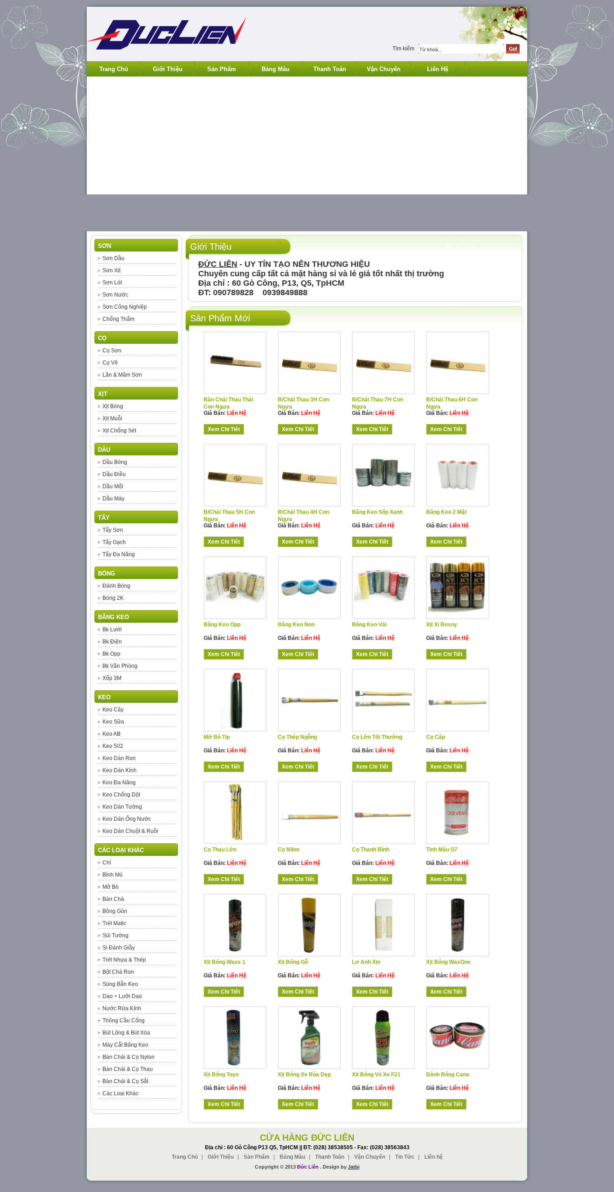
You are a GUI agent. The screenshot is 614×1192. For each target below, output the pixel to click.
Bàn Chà (113, 899)
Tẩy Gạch (114, 542)
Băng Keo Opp (222, 624)
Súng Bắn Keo (120, 984)
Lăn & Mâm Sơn (122, 375)
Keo (104, 697)
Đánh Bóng (116, 586)
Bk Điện (112, 642)
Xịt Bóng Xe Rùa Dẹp (304, 1074)
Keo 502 (112, 746)
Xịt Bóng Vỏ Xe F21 (376, 1074)
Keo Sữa (113, 722)
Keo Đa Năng (119, 782)
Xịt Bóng (112, 406)
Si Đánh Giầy (118, 948)
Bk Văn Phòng (120, 666)
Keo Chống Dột (121, 795)
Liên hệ (433, 1157)
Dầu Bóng (114, 462)
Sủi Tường (115, 935)
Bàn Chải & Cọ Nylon (128, 1057)
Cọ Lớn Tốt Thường (377, 737)
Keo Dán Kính (119, 770)
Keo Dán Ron (119, 758)
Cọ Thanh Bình (370, 849)
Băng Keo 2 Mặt (446, 512)
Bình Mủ (112, 875)
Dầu (104, 449)
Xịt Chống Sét (119, 430)
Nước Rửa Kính (121, 1008)
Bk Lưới (112, 629)
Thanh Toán (329, 69)
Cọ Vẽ (110, 363)
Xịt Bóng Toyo (221, 1074)
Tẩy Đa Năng (118, 554)
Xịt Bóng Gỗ (293, 962)
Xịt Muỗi (112, 418)
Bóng (106, 573)
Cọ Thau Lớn (220, 849)
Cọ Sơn (111, 350)
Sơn (104, 246)
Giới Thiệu (167, 69)
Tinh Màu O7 (442, 849)
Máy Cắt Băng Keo (125, 1045)
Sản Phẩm (221, 69)
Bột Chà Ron (118, 972)
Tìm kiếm (403, 48)
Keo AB (111, 734)
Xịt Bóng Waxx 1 (224, 962)
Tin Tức (404, 1157)
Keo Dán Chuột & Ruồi (130, 831)
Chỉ (106, 862)
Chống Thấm (118, 319)
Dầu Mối (112, 486)
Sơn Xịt (111, 270)
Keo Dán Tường (122, 807)
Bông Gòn (114, 911)
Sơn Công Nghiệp (124, 307)
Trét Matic (114, 923)
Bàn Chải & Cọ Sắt (125, 1081)
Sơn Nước (115, 295)
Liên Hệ (437, 69)
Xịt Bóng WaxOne (448, 962)
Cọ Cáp (435, 737)
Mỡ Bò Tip (217, 737)
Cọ (102, 338)
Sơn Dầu (113, 258)
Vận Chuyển (383, 69)
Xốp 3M (111, 678)
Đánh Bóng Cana (447, 1074)
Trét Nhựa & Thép (124, 960)
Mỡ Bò (110, 887)
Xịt (102, 394)
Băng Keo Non (296, 624)
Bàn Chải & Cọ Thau (127, 1069)
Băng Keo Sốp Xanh (377, 512)
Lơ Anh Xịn (366, 962)
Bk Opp (111, 654)
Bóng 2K (113, 598)
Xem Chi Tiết (224, 429)
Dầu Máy (113, 498)
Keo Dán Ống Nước (126, 819)
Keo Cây (113, 709)
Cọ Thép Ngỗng (297, 737)
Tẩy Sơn (112, 530)
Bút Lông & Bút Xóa (126, 1033)
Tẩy (104, 517)
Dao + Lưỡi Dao (122, 996)
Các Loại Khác (121, 850)
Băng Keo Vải (369, 624)
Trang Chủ (113, 69)
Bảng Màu (275, 69)
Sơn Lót (112, 282)
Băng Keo (113, 617)
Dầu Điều (114, 474)
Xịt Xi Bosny (441, 624)
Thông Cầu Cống (123, 1020)
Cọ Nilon (288, 849)
